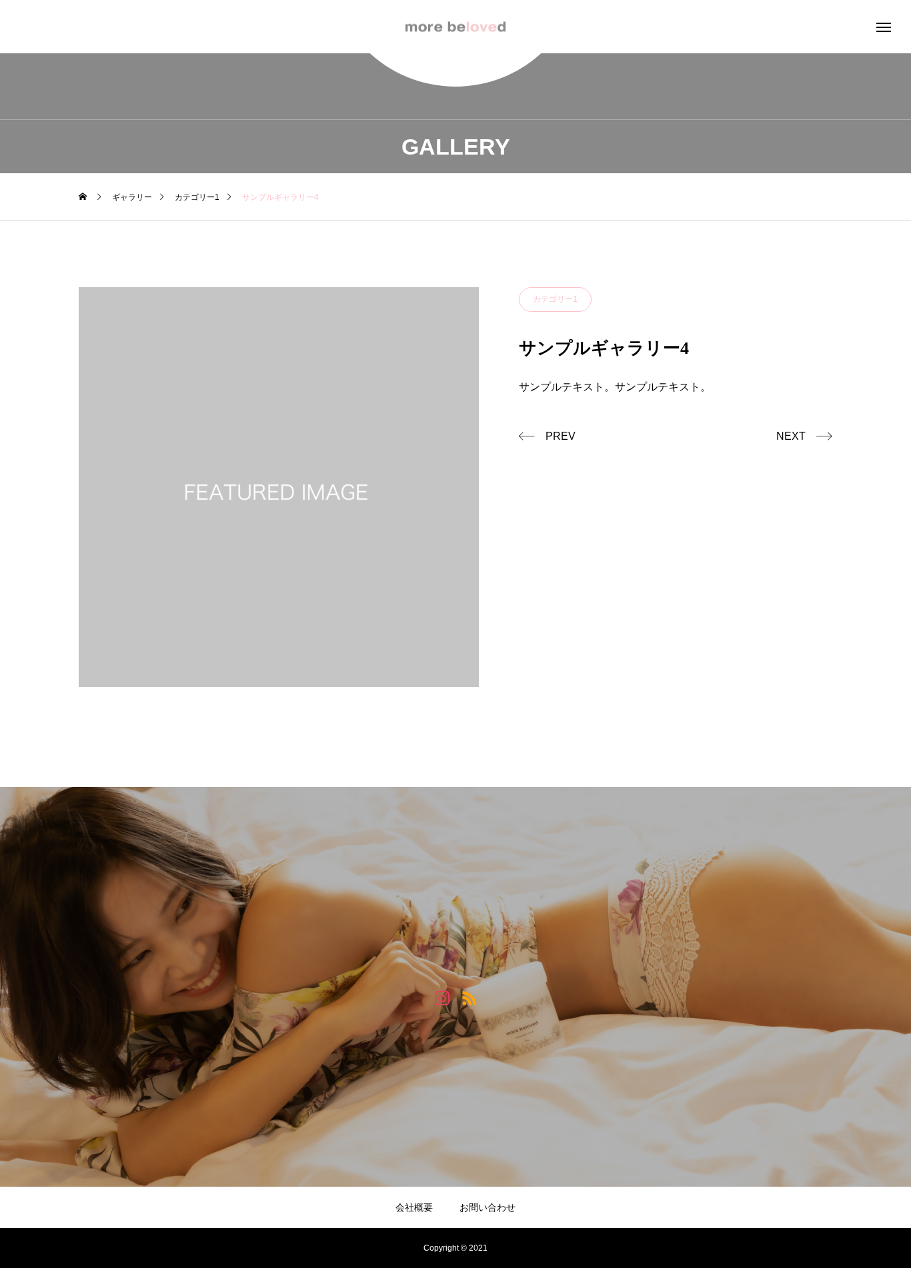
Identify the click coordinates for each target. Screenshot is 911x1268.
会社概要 (414, 1207)
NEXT (791, 436)
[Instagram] (441, 997)
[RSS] (469, 997)
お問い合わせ (488, 1207)
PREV (561, 436)
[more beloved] (455, 27)
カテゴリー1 (555, 299)
